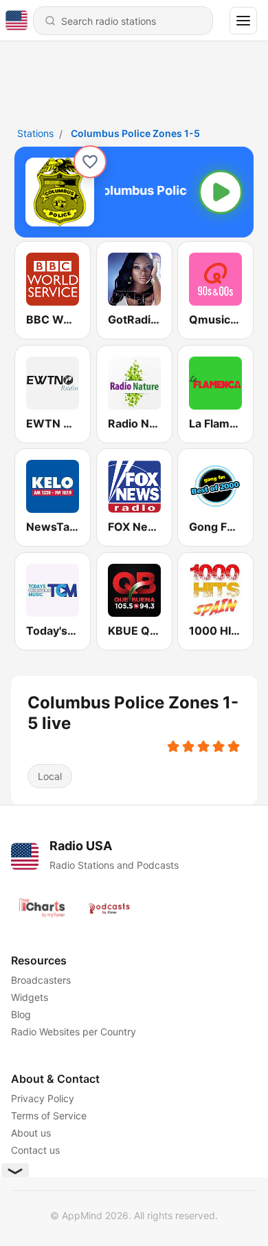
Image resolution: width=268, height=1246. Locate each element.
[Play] (221, 192)
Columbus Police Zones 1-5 (135, 133)
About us (31, 1133)
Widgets (29, 997)
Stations (35, 133)
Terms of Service (49, 1115)
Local (50, 776)
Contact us (35, 1150)
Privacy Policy (42, 1098)
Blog (21, 1014)
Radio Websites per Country (73, 1031)
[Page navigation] (243, 20)
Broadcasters (41, 980)
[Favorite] (90, 161)
